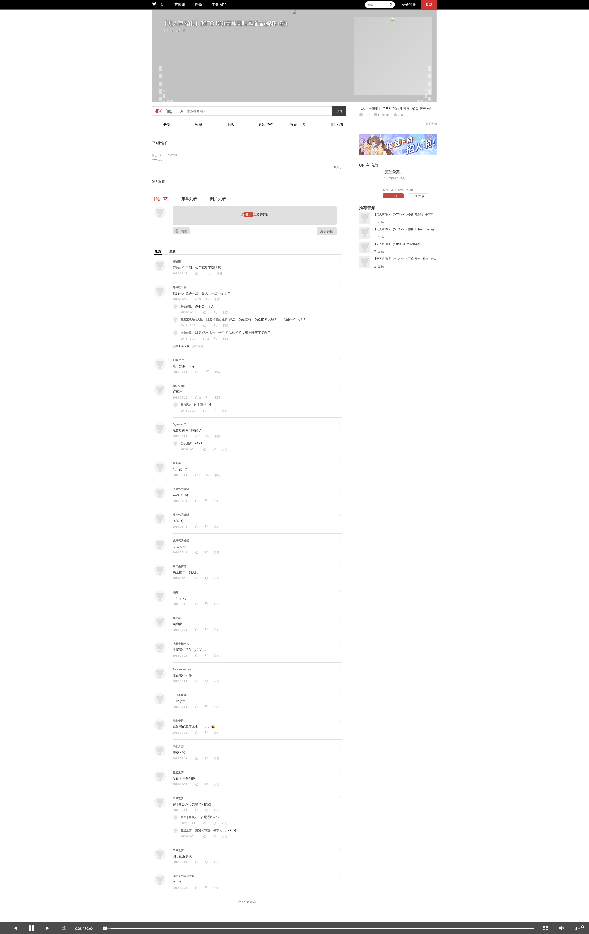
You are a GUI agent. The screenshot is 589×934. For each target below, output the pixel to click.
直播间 (179, 4)
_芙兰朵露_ (392, 171)
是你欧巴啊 (179, 287)
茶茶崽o (186, 404)
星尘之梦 (178, 746)
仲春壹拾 (178, 721)
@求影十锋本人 (212, 830)
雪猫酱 (177, 261)
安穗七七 (178, 360)
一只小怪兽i (180, 695)
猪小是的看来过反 (184, 876)
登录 (248, 214)
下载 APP (219, 4)
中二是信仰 (179, 566)
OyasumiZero (181, 424)
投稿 (429, 4)
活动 (198, 4)
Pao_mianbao (182, 669)
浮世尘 (177, 463)
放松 (165, 30)
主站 (160, 4)
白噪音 (180, 30)
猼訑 (175, 592)
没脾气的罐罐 (181, 489)
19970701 (179, 386)
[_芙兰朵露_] (370, 180)
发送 (339, 111)
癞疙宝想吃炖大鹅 (192, 319)
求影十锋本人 (181, 643)
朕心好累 (186, 306)
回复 (219, 273)
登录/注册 (409, 4)
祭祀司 (177, 618)
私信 (421, 196)
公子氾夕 (186, 443)
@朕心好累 (220, 319)
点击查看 (197, 346)
